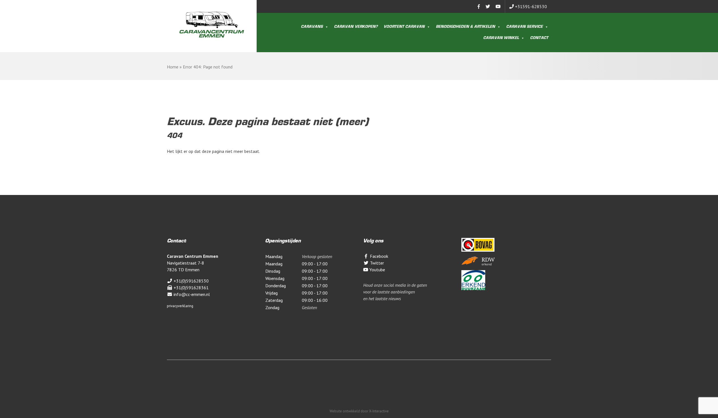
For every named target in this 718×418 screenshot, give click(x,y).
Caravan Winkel (501, 38)
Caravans (312, 27)
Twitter (376, 263)
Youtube (376, 269)
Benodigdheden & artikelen (465, 27)
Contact (539, 38)
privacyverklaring (180, 306)
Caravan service (524, 27)
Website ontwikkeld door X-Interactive (359, 411)
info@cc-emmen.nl (191, 294)
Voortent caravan (404, 27)
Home (172, 67)
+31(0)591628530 (190, 281)
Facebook (378, 256)
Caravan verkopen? (356, 27)
